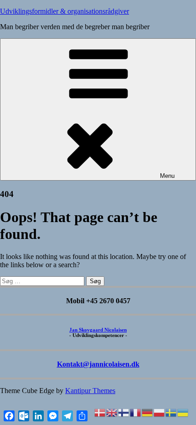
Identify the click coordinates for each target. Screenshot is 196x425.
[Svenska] (171, 412)
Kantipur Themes (90, 390)
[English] (112, 412)
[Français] (136, 412)
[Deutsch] (148, 412)
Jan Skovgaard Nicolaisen (98, 329)
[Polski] (159, 412)
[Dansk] (100, 412)
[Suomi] (124, 412)
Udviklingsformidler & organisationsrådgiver (64, 11)
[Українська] (183, 412)
